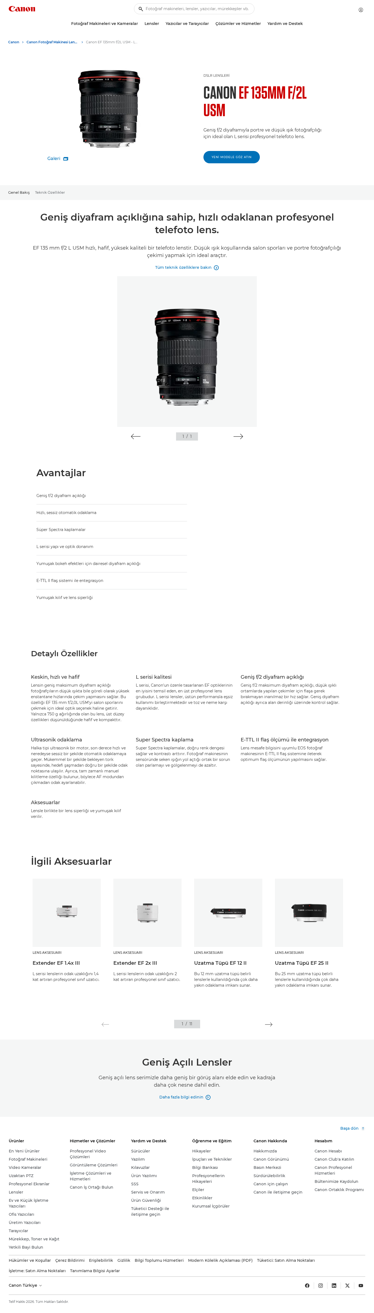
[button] (135, 436)
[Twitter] (347, 1285)
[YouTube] (361, 1285)
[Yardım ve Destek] (305, 24)
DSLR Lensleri (216, 75)
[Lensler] (161, 24)
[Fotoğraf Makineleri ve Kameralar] (140, 24)
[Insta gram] (320, 1285)
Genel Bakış (19, 192)
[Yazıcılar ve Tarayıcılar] (211, 24)
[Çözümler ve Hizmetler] (263, 24)
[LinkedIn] (334, 1285)
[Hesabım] (360, 9)
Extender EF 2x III (135, 963)
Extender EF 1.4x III (56, 963)
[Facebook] (307, 1285)
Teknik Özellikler (50, 192)
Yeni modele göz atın (232, 157)
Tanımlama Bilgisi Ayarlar (95, 1270)
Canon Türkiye (23, 1285)
